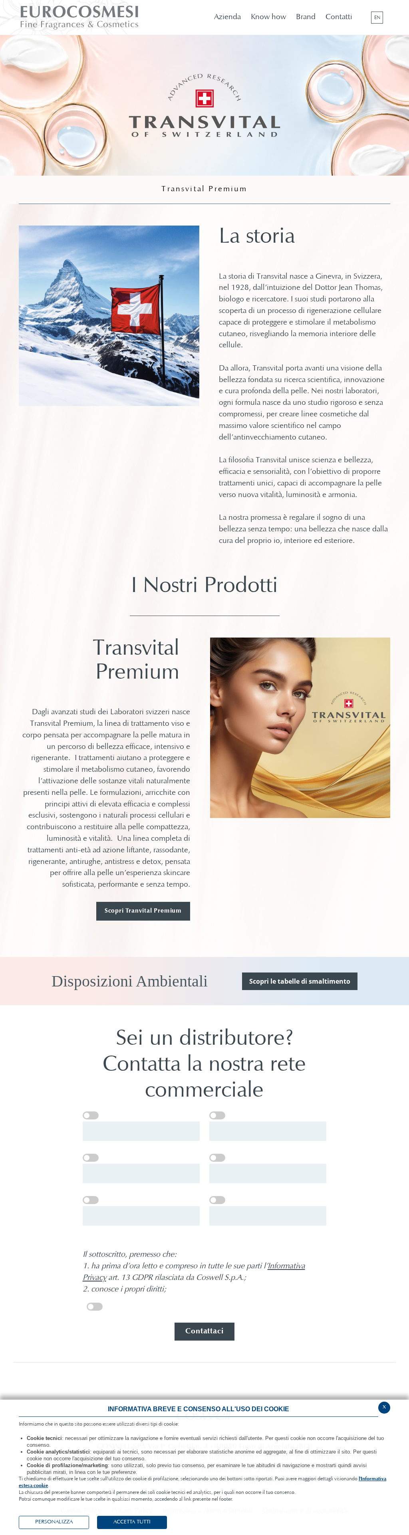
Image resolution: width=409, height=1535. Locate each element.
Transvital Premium (204, 189)
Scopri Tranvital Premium (143, 911)
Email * (217, 1158)
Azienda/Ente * (217, 1115)
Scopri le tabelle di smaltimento (299, 981)
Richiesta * (217, 1200)
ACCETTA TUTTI (132, 1522)
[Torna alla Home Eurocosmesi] (99, 18)
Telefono (91, 1200)
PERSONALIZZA (54, 1522)
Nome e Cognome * (91, 1115)
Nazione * (91, 1158)
